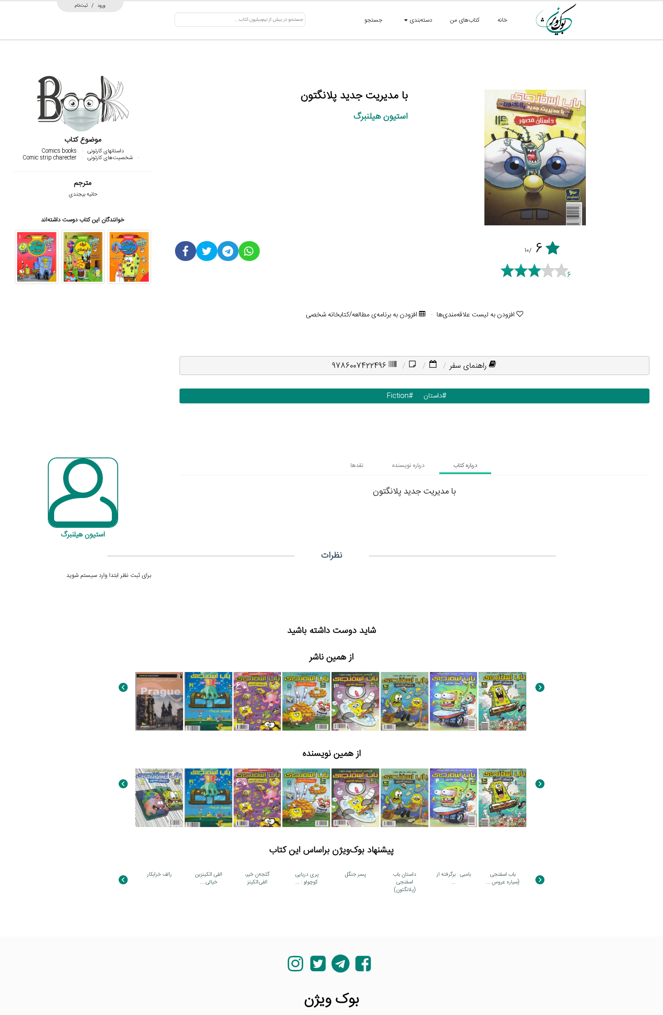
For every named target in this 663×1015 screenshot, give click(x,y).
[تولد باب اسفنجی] (83, 257)
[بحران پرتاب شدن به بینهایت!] (257, 701)
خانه (502, 20)
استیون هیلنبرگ (381, 116)
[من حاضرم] (502, 701)
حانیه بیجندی (83, 194)
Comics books (59, 150)
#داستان (433, 396)
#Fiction (398, 396)
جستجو (373, 20)
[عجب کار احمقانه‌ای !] (159, 797)
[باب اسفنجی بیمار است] (129, 257)
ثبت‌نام (81, 5)
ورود (101, 5)
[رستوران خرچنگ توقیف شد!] (208, 701)
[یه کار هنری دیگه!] (306, 701)
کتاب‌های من (464, 20)
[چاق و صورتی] (36, 257)
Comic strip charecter (50, 157)
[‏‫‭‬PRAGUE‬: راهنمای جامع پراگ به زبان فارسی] (159, 701)
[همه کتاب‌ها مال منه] (404, 701)
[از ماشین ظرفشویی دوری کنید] (355, 701)
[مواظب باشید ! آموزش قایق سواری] (454, 701)
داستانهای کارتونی (105, 150)
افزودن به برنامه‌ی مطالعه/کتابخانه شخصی (362, 314)
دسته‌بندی (420, 20)
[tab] (465, 465)
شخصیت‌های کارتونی (110, 157)
